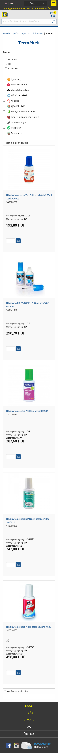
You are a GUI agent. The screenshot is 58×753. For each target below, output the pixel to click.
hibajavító (38, 33)
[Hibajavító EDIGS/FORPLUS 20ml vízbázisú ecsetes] (29, 277)
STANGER (13, 68)
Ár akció (15, 100)
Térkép (29, 705)
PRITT (11, 63)
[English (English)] (6, 3)
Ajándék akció (18, 106)
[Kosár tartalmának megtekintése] (52, 14)
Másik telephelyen (20, 89)
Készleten (16, 127)
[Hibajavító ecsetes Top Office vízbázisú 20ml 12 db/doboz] (29, 169)
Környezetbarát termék (23, 111)
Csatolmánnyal (18, 122)
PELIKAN (12, 59)
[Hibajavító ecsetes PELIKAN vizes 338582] (29, 385)
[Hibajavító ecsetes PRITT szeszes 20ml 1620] (29, 601)
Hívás (29, 712)
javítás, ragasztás (22, 33)
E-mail (29, 720)
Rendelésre (17, 133)
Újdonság (16, 79)
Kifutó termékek (19, 95)
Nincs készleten (19, 84)
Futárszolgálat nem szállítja (25, 116)
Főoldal (7, 33)
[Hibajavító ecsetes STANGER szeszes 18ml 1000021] (29, 493)
